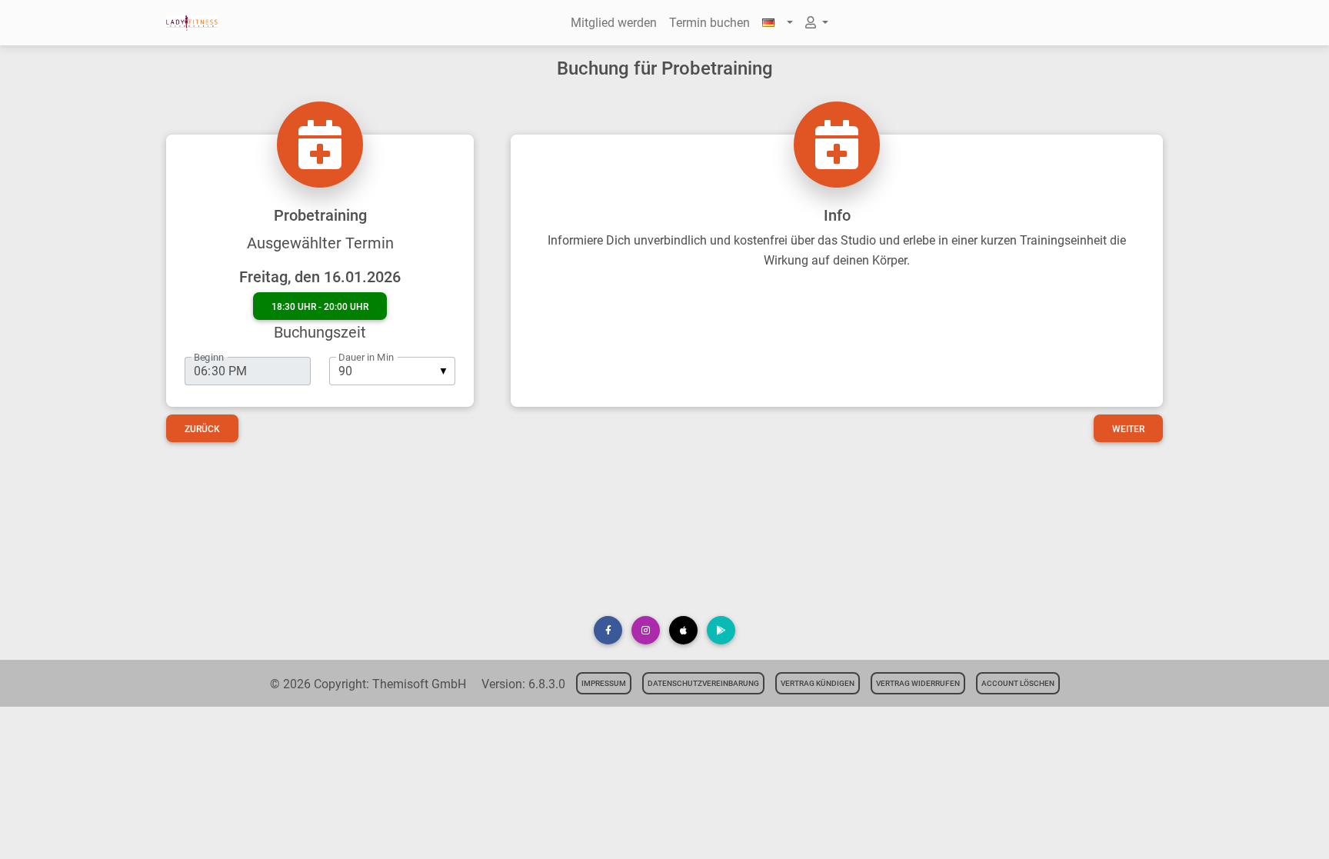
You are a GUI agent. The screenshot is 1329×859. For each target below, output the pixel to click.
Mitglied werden (614, 22)
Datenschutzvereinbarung (703, 683)
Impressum (603, 683)
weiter (1128, 429)
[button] (777, 23)
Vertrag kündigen (817, 683)
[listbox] (392, 371)
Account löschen (1017, 683)
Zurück (202, 429)
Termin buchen (709, 22)
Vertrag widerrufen (918, 683)
